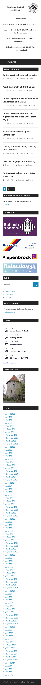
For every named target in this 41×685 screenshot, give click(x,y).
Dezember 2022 (11, 543)
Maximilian (23, 105)
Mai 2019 (8, 672)
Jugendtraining (16, 344)
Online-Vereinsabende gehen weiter (20, 75)
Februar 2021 (10, 609)
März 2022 (9, 570)
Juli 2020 (8, 630)
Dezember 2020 (11, 615)
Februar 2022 (10, 573)
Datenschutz (10, 291)
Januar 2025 (10, 468)
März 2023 (9, 534)
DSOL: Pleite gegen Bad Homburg (19, 161)
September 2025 (11, 444)
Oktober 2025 (10, 441)
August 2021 (10, 591)
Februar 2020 (10, 645)
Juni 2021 (8, 597)
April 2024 (9, 495)
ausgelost (6, 204)
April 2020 (9, 639)
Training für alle (16, 338)
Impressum (9, 294)
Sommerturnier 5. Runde (19, 331)
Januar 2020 (10, 648)
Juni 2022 (9, 561)
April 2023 (9, 531)
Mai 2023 (9, 528)
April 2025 (9, 459)
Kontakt (8, 297)
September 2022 (11, 552)
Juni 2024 (9, 489)
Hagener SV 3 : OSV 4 (18, 351)
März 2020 (9, 642)
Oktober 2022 (10, 549)
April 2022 (9, 567)
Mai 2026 (9, 420)
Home (31, 79)
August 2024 (10, 483)
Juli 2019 (8, 666)
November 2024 (11, 474)
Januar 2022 (9, 576)
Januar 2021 (9, 612)
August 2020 (10, 627)
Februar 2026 (10, 429)
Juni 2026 (9, 417)
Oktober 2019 (10, 657)
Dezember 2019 (11, 651)
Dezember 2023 (11, 507)
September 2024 (11, 480)
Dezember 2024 (11, 471)
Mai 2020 (9, 636)
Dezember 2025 (11, 435)
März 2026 (9, 426)
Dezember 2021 (11, 579)
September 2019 (11, 660)
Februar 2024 (10, 501)
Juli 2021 (8, 594)
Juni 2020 (9, 633)
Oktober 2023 (10, 513)
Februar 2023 (10, 537)
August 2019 (10, 663)
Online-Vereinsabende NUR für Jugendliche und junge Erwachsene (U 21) (19, 116)
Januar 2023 (9, 540)
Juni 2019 (8, 669)
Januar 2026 (10, 432)
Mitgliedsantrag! (9, 312)
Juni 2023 (9, 525)
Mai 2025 (9, 456)
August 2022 (10, 555)
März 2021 (9, 606)
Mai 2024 (9, 492)
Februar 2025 (10, 465)
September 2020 (11, 624)
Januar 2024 (10, 504)
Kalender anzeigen (9, 363)
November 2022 (11, 546)
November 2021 (11, 582)
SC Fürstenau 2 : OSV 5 (19, 358)
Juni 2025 (9, 453)
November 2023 (11, 510)
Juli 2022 (8, 558)
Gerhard (22, 79)
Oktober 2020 (10, 621)
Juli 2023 (8, 522)
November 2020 (11, 618)
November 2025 (11, 438)
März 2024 (9, 498)
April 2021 (9, 603)
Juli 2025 (8, 450)
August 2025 (10, 447)
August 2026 (10, 414)
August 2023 (10, 519)
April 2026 (9, 423)
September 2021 (11, 588)
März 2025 (9, 462)
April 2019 (9, 675)
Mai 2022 (9, 564)
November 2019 (11, 654)
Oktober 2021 (10, 585)
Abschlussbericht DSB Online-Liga (19, 87)
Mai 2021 (8, 600)
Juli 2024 (8, 486)
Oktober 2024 (10, 477)
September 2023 (11, 516)
